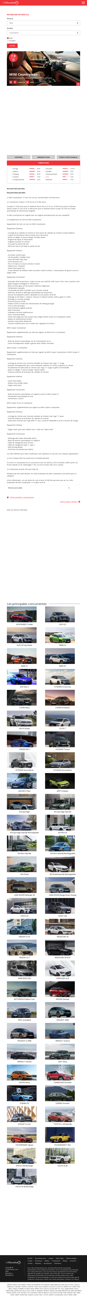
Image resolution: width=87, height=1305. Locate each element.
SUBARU (30, 1295)
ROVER (60, 1292)
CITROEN (23, 1286)
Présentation (43, 157)
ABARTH (9, 1284)
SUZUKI (36, 1295)
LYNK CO (33, 1290)
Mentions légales (71, 1258)
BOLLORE (61, 1284)
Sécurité (49, 169)
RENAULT (46, 1292)
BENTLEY (47, 1284)
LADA (62, 1288)
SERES (78, 1292)
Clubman (33, 206)
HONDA (15, 1288)
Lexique (51, 1258)
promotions (51, 1270)
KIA (59, 1288)
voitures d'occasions (64, 1277)
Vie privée (73, 1261)
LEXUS (24, 1290)
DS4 (54, 463)
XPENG (70, 1295)
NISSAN (9, 1292)
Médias (47, 1261)
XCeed (9, 465)
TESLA (41, 1295)
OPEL (18, 1292)
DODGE (58, 1286)
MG (70, 1290)
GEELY (10, 1288)
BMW (52, 1284)
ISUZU (42, 1288)
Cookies (30, 1263)
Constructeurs (56, 1261)
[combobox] (43, 23)
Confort (15, 177)
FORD (78, 1286)
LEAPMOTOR (17, 1290)
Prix (47, 177)
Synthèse (19, 157)
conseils (37, 1279)
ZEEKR (75, 1295)
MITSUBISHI (77, 1290)
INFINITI (37, 1288)
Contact (30, 1261)
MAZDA (52, 1290)
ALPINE (28, 1284)
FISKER (74, 1286)
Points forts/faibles (68, 157)
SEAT (74, 1292)
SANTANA (70, 1292)
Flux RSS (30, 1258)
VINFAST (51, 1295)
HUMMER (21, 1288)
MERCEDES (65, 1290)
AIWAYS (15, 1284)
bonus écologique (43, 1277)
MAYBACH (46, 1290)
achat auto (56, 1274)
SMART (17, 1295)
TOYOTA (45, 1295)
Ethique (65, 1261)
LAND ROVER (9, 1290)
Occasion (12, 41)
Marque (10, 18)
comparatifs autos (36, 1272)
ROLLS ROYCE (54, 1292)
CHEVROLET (10, 1286)
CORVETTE (30, 1286)
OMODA (14, 1292)
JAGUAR (52, 1288)
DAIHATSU (52, 1286)
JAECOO (46, 1288)
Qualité (48, 171)
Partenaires (57, 1263)
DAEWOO (46, 1286)
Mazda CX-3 (16, 465)
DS (62, 1286)
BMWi (56, 1284)
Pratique (15, 174)
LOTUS (28, 1290)
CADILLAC (77, 1284)
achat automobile (58, 1279)
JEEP (56, 1288)
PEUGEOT (24, 1292)
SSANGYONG (24, 1295)
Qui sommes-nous (40, 1258)
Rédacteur (38, 1263)
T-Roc (34, 465)
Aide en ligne (60, 1258)
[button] (10, 82)
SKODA (12, 1295)
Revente (49, 180)
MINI (72, 1290)
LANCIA (76, 1288)
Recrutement (48, 1263)
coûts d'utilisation (40, 474)
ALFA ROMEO (22, 1284)
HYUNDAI (27, 1288)
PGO (28, 1292)
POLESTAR (34, 1292)
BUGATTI (67, 1284)
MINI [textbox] (11, 23)
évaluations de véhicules (70, 1270)
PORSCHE (40, 1292)
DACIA (40, 1286)
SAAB (64, 1292)
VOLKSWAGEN (59, 1295)
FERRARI (66, 1286)
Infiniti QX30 (69, 463)
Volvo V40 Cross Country (54, 465)
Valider (12, 46)
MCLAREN (58, 1290)
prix (12, 193)
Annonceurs (38, 1261)
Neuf (11, 38)
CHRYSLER (17, 1286)
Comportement (18, 180)
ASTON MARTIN (35, 1284)
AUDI (42, 1284)
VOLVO (66, 1295)
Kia (76, 463)
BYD (72, 1284)
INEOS (32, 1288)
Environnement (51, 174)
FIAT (70, 1286)
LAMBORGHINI (69, 1288)
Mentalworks (9, 1275)
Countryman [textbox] (13, 33)
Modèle (10, 28)
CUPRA (36, 1286)
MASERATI (40, 1290)
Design (15, 169)
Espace (15, 171)
